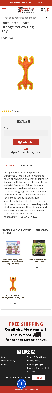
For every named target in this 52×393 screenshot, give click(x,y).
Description (8, 165)
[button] (21, 384)
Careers (4, 357)
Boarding (31, 364)
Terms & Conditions (36, 357)
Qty (6, 128)
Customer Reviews (25, 165)
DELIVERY (35, 3)
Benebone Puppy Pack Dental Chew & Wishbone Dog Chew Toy (13, 262)
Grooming (40, 368)
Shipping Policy (8, 360)
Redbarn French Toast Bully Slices (39, 261)
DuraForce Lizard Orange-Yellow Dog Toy (13, 296)
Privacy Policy (33, 360)
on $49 (18, 3)
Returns (4, 364)
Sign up (39, 377)
